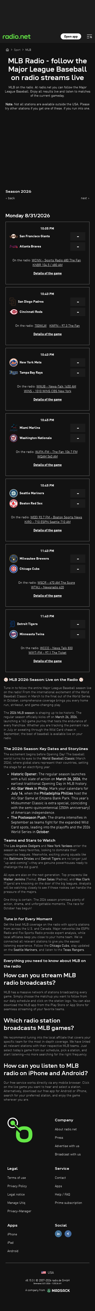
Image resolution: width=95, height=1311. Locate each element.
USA (50, 1272)
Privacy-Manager (19, 1211)
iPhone (12, 1234)
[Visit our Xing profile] (68, 1233)
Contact (60, 1178)
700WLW (41, 325)
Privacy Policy (17, 1186)
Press (59, 1137)
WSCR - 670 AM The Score (56, 582)
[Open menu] (89, 36)
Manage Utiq (16, 1203)
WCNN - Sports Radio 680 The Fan (56, 260)
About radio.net (66, 1129)
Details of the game (47, 273)
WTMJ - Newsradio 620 (47, 587)
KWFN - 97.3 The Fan (64, 325)
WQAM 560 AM (47, 456)
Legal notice (16, 1194)
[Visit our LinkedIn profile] (58, 1233)
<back (10, 198)
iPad (10, 1242)
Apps (58, 1186)
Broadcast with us (68, 1154)
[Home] (7, 49)
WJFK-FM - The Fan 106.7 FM (56, 452)
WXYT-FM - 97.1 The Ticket (47, 652)
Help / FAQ (62, 1194)
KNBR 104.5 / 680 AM (47, 265)
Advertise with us (67, 1146)
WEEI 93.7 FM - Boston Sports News (56, 517)
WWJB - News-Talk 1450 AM (56, 386)
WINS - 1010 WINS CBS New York (47, 391)
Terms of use (16, 1178)
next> (85, 198)
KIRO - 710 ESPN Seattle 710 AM (47, 522)
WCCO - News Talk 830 (56, 648)
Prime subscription (68, 1203)
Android (12, 1251)
